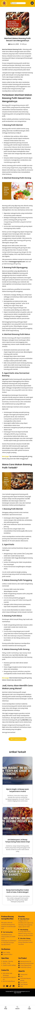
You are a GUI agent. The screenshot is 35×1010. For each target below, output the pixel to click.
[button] (32, 3)
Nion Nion (25, 720)
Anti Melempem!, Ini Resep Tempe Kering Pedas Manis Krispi (17, 841)
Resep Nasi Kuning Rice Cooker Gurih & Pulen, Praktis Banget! (17, 891)
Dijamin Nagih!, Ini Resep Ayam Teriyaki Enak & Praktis (17, 790)
